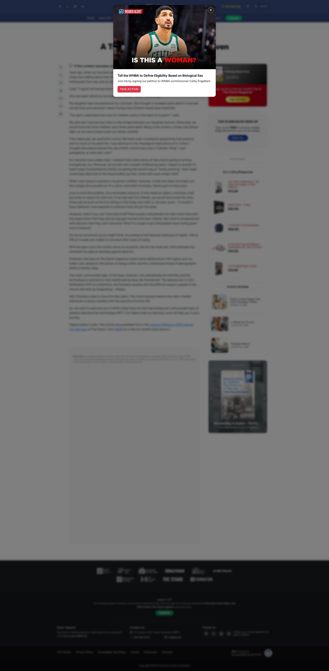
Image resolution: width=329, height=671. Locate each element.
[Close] (211, 10)
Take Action (129, 89)
